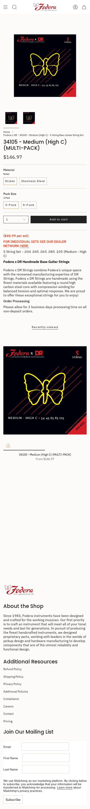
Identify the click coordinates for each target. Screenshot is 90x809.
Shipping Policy (13, 676)
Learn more (64, 787)
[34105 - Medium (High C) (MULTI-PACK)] (45, 392)
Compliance (11, 699)
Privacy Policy (12, 684)
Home (6, 131)
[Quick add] (8, 445)
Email (12, 746)
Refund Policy (12, 669)
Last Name (12, 769)
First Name (12, 758)
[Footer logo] (19, 590)
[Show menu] (5, 7)
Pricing (7, 721)
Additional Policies (15, 691)
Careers (8, 706)
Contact (8, 714)
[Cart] (84, 7)
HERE (24, 246)
